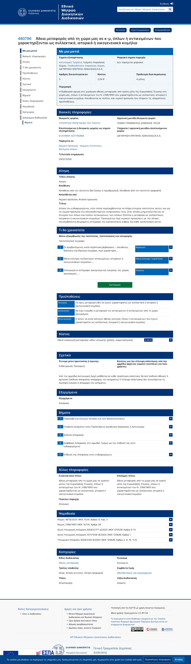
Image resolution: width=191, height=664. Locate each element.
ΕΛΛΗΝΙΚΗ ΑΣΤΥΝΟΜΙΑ (71, 135)
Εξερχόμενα (29, 89)
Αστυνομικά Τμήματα (70, 62)
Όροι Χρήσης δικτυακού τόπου (83, 620)
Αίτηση (26, 61)
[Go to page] (170, 9)
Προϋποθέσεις (30, 73)
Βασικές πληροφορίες (34, 56)
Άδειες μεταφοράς (69, 562)
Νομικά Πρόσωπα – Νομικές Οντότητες (80, 145)
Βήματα (26, 95)
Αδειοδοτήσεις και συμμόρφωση (134, 572)
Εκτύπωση (120, 30)
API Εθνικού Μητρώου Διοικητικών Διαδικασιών (95, 637)
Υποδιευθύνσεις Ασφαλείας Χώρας (85, 65)
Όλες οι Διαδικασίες (31, 614)
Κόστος (26, 78)
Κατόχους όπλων (68, 149)
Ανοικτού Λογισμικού (155, 608)
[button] (157, 659)
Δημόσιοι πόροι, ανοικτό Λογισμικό (85, 628)
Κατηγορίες (29, 112)
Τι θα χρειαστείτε (32, 67)
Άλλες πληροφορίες (33, 100)
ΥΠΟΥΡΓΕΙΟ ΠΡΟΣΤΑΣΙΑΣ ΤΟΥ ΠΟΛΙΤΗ (79, 123)
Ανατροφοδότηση (162, 30)
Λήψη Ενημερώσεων (140, 30)
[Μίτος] (38, 12)
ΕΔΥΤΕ (132, 608)
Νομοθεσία (28, 106)
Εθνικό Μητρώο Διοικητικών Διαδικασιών (73, 12)
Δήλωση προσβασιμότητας (81, 624)
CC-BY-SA (143, 613)
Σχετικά (27, 84)
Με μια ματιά (30, 50)
